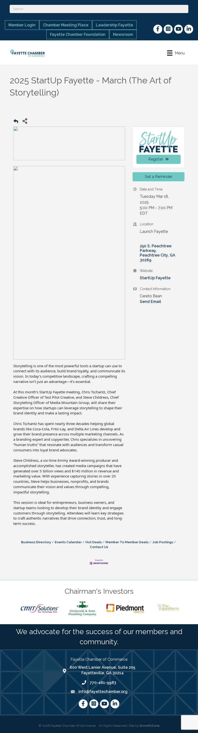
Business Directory (36, 542)
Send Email (150, 301)
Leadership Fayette (114, 25)
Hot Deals (93, 542)
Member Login (21, 25)
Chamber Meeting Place (65, 25)
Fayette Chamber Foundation (78, 34)
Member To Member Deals (127, 542)
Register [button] (155, 159)
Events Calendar (68, 542)
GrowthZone (149, 725)
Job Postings (162, 542)
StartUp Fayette (155, 278)
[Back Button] (16, 122)
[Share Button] (24, 120)
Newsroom (123, 34)
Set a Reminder (158, 176)
